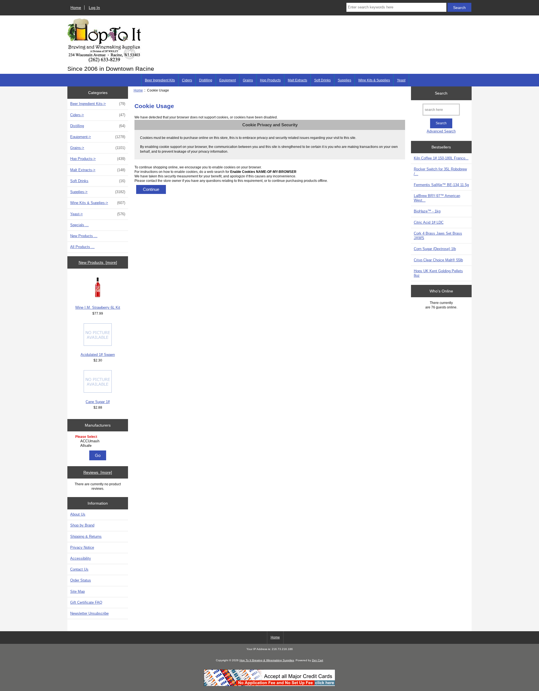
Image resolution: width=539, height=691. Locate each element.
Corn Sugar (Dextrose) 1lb (435, 249)
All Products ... (82, 247)
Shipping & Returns (86, 536)
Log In (94, 7)
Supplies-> (97, 192)
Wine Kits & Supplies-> (97, 203)
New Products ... (83, 236)
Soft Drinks (322, 80)
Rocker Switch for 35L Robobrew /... (440, 171)
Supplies (344, 80)
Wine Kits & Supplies (374, 80)
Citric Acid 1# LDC (429, 222)
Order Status (80, 580)
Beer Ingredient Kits (160, 80)
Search (441, 93)
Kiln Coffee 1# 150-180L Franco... (441, 158)
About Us (77, 514)
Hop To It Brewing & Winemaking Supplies (266, 660)
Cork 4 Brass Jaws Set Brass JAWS (438, 235)
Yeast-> (97, 214)
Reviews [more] (97, 472)
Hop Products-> (97, 159)
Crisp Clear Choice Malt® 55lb (438, 260)
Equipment (227, 80)
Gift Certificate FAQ (86, 602)
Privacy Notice (82, 547)
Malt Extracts (297, 80)
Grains (248, 80)
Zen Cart (317, 660)
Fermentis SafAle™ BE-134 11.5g (441, 185)
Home (75, 7)
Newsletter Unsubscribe (89, 613)
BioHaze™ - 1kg (427, 211)
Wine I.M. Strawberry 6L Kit (97, 307)
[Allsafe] (98, 445)
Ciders (187, 80)
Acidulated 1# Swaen (98, 355)
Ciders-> (97, 115)
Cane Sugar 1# (98, 402)
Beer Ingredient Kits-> (97, 104)
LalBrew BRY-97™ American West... (437, 198)
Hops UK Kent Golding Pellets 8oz (438, 273)
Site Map (77, 591)
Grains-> (97, 148)
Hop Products (270, 80)
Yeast (401, 80)
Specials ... (79, 225)
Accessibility (80, 558)
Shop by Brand (82, 525)
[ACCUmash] (98, 441)
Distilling (205, 80)
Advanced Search (441, 131)
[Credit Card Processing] (269, 685)
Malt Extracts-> (97, 170)
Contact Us (79, 569)
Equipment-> (97, 137)
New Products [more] (98, 262)
